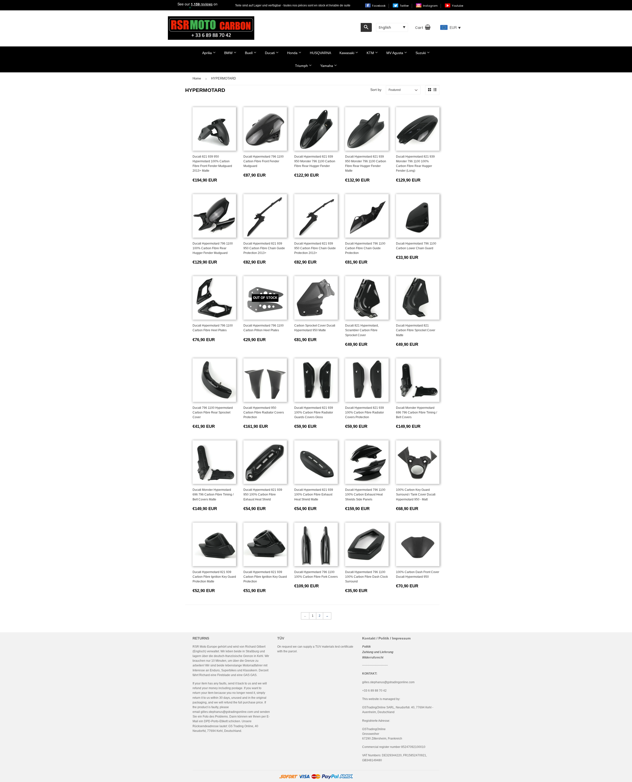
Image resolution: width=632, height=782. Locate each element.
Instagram (430, 6)
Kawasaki (347, 53)
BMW (229, 53)
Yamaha (327, 66)
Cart (419, 27)
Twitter (405, 6)
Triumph (302, 66)
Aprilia (207, 53)
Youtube (457, 6)
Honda (292, 53)
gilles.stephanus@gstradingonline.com (227, 712)
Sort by (375, 90)
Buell (249, 53)
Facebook (379, 6)
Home (197, 78)
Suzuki (421, 53)
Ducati (270, 53)
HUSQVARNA (320, 53)
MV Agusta (395, 53)
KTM (371, 53)
